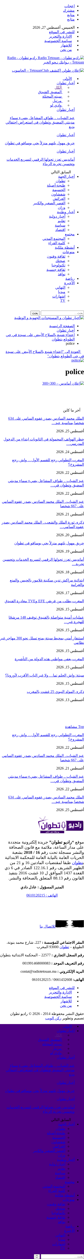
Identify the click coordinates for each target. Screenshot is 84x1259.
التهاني (60, 287)
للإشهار (66, 45)
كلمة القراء (56, 243)
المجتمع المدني (53, 239)
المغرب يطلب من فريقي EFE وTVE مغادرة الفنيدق (44, 601)
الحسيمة (58, 190)
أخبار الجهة (66, 176)
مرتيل (57, 101)
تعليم (61, 221)
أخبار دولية (57, 216)
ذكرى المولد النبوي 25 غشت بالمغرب (55, 692)
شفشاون (58, 194)
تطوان (60, 181)
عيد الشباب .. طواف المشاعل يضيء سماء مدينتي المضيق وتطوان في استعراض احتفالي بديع (40, 122)
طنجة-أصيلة (56, 185)
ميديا (61, 292)
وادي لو (56, 105)
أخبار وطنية (66, 212)
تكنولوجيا (58, 265)
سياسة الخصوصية (58, 41)
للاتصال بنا (48, 926)
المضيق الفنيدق (50, 92)
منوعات (69, 252)
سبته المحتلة (52, 96)
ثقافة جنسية (55, 270)
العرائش (59, 199)
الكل (59, 87)
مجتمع (70, 234)
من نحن (66, 50)
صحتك (60, 261)
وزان (61, 207)
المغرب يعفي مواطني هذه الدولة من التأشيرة (49, 659)
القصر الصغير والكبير (49, 203)
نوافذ (61, 274)
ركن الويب (53, 1018)
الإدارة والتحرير (60, 36)
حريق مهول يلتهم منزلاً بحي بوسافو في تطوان (40, 143)
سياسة (60, 225)
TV (62, 300)
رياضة (70, 278)
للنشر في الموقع (62, 32)
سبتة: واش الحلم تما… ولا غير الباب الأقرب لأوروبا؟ (44, 675)
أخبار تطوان (66, 83)
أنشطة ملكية (65, 247)
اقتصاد (60, 230)
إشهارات (58, 296)
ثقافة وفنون (56, 256)
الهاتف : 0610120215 (42, 895)
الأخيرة (69, 283)
